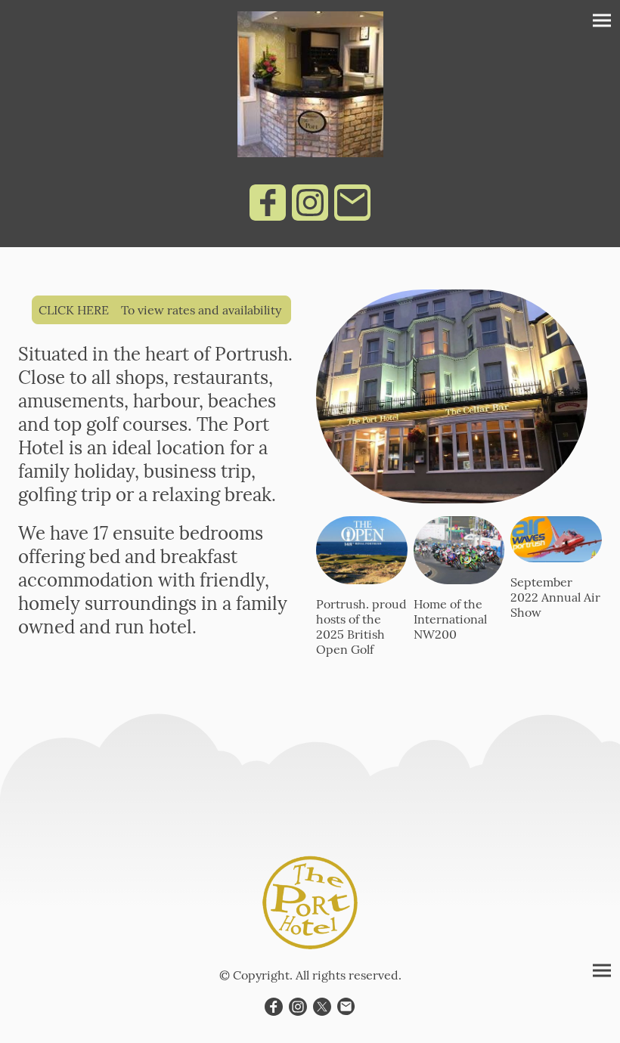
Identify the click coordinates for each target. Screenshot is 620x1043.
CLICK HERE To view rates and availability (161, 309)
